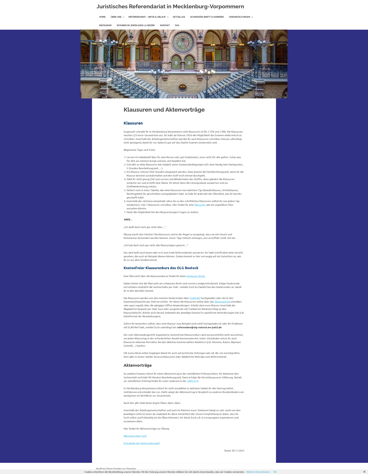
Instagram (105, 25)
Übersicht (199, 204)
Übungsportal (222, 301)
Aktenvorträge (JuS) (135, 435)
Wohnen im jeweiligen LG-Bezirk (136, 25)
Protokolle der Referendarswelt (142, 443)
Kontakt (165, 25)
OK (275, 471)
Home (102, 17)
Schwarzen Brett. (195, 275)
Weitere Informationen (258, 471)
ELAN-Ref (195, 297)
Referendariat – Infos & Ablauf (147, 17)
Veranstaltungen (239, 17)
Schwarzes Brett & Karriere (207, 17)
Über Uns (116, 17)
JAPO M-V (192, 380)
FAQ (177, 25)
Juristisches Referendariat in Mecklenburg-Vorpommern (170, 6)
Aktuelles (179, 17)
